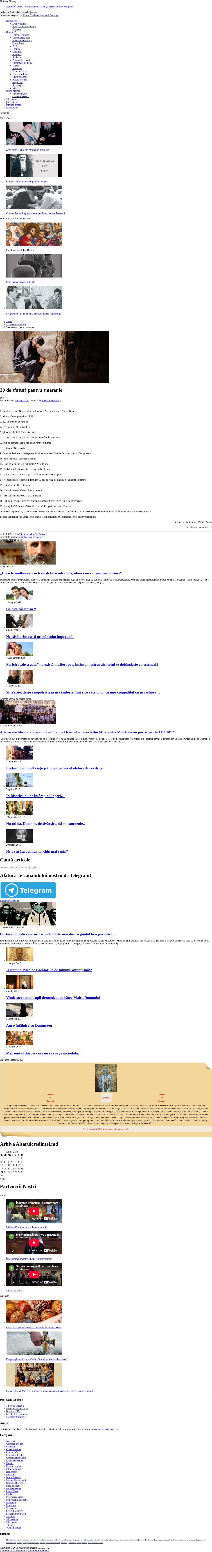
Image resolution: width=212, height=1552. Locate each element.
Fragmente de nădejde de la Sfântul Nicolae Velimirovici (33, 313)
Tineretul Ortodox (15, 1405)
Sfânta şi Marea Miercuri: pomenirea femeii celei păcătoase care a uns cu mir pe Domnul (49, 1391)
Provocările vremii (21, 60)
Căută (33, 867)
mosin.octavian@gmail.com (105, 1429)
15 (19, 1165)
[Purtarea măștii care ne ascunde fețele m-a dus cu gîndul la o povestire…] (28, 924)
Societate (16, 57)
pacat (200, 1540)
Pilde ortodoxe (19, 71)
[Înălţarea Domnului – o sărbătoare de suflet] (34, 1222)
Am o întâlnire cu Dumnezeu (29, 1025)
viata (94, 1543)
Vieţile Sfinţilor (13, 1527)
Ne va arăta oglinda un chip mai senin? (37, 851)
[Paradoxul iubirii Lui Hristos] (34, 245)
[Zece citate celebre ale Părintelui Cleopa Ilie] (34, 144)
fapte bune (110, 1540)
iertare (131, 1540)
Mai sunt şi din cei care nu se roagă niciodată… (44, 1053)
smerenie (64, 1543)
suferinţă (80, 1543)
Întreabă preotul (14, 104)
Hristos (125, 1540)
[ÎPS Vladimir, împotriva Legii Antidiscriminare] (34, 1253)
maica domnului (149, 1540)
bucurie (19, 1540)
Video (15, 88)
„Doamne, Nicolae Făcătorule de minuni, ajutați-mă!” (49, 970)
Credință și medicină (22, 63)
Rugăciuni (17, 82)
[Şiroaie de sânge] (34, 1285)
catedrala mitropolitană (38, 1540)
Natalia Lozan (22, 400)
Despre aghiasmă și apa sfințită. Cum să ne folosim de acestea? (37, 1359)
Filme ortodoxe (19, 74)
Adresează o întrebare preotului (15, 12)
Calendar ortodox (20, 35)
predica (19, 1543)
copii (55, 1540)
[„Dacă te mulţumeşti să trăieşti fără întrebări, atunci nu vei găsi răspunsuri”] (28, 563)
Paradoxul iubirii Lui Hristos (20, 250)
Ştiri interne (12, 99)
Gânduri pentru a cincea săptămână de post (27, 181)
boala (14, 1540)
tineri (90, 1543)
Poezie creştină (19, 79)
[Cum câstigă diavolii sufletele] (34, 276)
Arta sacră (11, 1441)
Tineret (15, 65)
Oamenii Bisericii (14, 1483)
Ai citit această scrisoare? (30, 537)
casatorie (26, 1540)
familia (97, 1540)
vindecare (99, 1543)
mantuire (163, 1540)
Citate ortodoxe (19, 77)
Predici (15, 46)
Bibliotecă (11, 32)
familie (103, 1540)
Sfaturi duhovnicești (22, 40)
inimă (136, 1540)
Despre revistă (19, 23)
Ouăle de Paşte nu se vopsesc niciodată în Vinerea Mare (33, 1327)
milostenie (171, 1540)
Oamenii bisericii (20, 96)
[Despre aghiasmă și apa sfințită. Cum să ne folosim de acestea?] (34, 1354)
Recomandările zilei (9, 900)
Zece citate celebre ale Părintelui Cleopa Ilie (27, 150)
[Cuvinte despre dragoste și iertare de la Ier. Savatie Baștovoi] (34, 208)
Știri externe (12, 102)
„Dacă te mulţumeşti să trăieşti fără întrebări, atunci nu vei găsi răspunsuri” (61, 573)
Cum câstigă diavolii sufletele (20, 282)
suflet (85, 1543)
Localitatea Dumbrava (17, 1414)
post (14, 1543)
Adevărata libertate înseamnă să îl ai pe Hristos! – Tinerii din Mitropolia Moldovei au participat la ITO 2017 (87, 732)
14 (15, 1165)
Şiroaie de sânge (14, 1290)
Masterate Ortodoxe (16, 1417)
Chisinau (50, 1540)
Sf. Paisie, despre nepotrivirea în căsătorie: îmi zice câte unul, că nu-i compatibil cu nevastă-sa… (83, 692)
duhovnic (83, 1540)
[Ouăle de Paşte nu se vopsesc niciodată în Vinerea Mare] (34, 1322)
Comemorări (12, 1452)
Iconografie (11, 1471)
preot (25, 1543)
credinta (65, 1540)
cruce (70, 1540)
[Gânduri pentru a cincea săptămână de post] (34, 176)
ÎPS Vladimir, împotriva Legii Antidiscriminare (29, 1259)
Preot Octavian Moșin (17, 1408)
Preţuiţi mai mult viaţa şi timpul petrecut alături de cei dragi (54, 768)
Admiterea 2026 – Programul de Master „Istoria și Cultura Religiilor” (40, 6)
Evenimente (12, 107)
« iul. (2, 1178)
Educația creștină (14, 1460)
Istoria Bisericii (13, 1477)
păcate (29, 1543)
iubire (140, 1540)
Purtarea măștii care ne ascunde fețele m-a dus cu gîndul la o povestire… (58, 934)
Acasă (9, 321)
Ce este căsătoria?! (21, 609)
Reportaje (17, 68)
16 (22, 1165)
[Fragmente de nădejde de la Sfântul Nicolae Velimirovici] (34, 308)
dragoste (76, 1540)
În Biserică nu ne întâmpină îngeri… (35, 796)
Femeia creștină (13, 1466)
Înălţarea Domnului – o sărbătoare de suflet (27, 1227)
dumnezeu (91, 1540)
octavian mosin (192, 1540)
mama (157, 1540)
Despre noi (11, 21)
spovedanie (72, 1543)
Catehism (17, 51)
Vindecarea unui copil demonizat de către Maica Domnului (53, 998)
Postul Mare (18, 43)
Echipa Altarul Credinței (24, 26)
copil (59, 1540)
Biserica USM (13, 1411)
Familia (16, 49)
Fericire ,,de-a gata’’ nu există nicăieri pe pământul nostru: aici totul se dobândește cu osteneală (82, 664)
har (121, 1540)
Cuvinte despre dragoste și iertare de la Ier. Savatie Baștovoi (35, 213)
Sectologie (17, 85)
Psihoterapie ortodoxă (16, 1499)
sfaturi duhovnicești (53, 1543)
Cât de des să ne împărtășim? (33, 534)
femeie (117, 1540)
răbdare (42, 1543)
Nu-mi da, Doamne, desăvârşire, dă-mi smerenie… (46, 824)
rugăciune (35, 1543)
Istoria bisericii (13, 91)
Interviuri (16, 54)
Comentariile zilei (21, 37)
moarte (183, 1540)
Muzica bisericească (16, 1480)
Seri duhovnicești (14, 1511)
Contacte (16, 29)
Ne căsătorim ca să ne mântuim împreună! (40, 637)
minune (178, 1540)
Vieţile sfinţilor (19, 93)
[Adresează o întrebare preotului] (32, 12)
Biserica (9, 1540)
